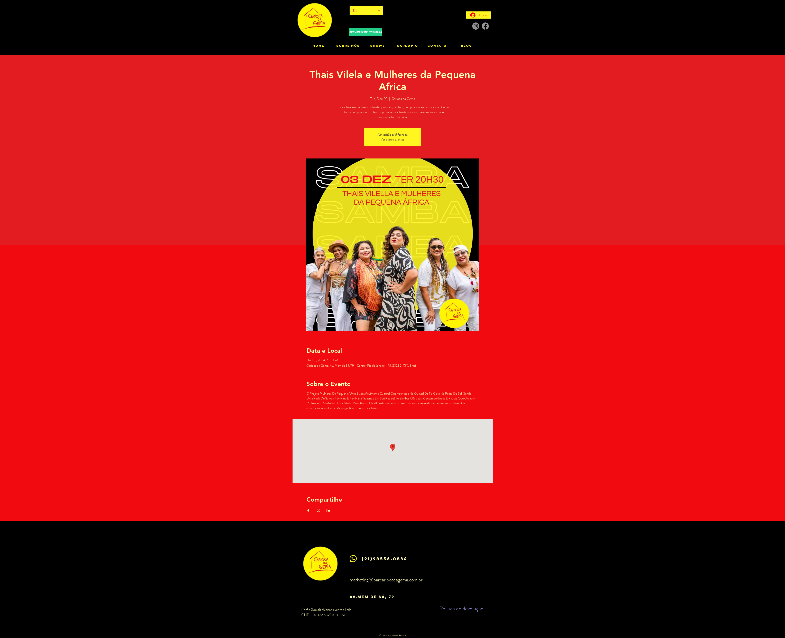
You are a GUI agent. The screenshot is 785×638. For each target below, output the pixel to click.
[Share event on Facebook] (308, 510)
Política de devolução (461, 608)
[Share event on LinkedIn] (328, 510)
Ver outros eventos (392, 139)
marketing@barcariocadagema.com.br (386, 579)
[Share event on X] (318, 510)
